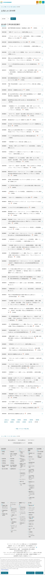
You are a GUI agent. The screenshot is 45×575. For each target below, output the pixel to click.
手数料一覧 (31, 524)
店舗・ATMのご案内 (31, 517)
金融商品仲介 (13, 468)
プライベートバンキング (13, 504)
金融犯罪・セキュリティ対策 (14, 545)
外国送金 (12, 463)
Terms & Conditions (4, 569)
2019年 (18, 422)
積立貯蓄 (12, 458)
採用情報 (30, 443)
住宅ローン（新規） (22, 452)
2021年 (6, 422)
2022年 (37, 420)
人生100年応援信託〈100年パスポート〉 (31, 471)
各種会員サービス (22, 523)
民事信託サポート (31, 482)
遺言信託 (30, 456)
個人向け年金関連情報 (5, 466)
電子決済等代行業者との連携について (22, 551)
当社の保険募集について (31, 545)
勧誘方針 (23, 545)
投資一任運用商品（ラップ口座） (13, 455)
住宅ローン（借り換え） (22, 455)
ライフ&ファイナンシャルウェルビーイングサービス (22, 518)
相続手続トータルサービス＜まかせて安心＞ (31, 493)
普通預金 (12, 460)
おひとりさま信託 (31, 466)
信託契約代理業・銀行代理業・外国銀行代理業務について (28, 554)
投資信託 (12, 451)
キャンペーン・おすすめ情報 (31, 535)
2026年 (13, 420)
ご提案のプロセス (14, 515)
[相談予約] (37, 2)
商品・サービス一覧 (8, 6)
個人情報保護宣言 (33, 544)
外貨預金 (4, 463)
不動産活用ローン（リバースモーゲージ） (22, 475)
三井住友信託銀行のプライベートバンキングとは (14, 510)
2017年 (30, 422)
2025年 (19, 420)
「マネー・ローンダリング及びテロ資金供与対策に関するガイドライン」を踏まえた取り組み (22, 552)
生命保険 (39, 449)
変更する (13, 18)
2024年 (25, 420)
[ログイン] (40, 2)
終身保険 (39, 453)
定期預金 (4, 460)
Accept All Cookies (30, 572)
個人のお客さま (11, 440)
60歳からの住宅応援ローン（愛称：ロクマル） (23, 465)
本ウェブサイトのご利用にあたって (21, 544)
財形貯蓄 (4, 458)
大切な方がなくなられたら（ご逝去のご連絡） (31, 487)
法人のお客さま (21, 440)
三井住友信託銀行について (19, 443)
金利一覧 (22, 481)
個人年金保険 (40, 451)
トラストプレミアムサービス (22, 513)
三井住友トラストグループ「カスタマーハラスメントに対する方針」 (21, 547)
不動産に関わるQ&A (5, 514)
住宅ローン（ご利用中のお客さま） (22, 460)
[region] (22, 566)
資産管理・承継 (31, 449)
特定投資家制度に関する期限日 (28, 549)
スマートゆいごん (31, 459)
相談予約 (30, 505)
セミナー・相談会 (31, 529)
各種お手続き (31, 512)
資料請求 (30, 514)
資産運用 (3, 449)
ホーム (2, 6)
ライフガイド (31, 440)
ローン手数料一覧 (22, 484)
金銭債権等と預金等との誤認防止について (22, 556)
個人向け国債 (5, 468)
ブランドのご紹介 (14, 531)
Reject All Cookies (39, 572)
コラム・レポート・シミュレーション (31, 509)
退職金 (3, 451)
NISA (3, 453)
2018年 (24, 422)
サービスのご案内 (14, 519)
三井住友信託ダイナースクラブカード (22, 508)
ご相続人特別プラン (31, 498)
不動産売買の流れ (5, 511)
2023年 (31, 420)
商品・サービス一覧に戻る (22, 428)
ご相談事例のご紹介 (14, 522)
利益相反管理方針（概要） (15, 549)
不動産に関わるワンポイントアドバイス (5, 507)
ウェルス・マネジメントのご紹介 (14, 527)
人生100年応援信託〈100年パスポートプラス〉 (31, 477)
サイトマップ (10, 544)
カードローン (22, 479)
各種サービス (22, 503)
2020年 (12, 422)
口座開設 (30, 532)
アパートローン (22, 470)
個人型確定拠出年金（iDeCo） (13, 466)
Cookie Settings (5, 572)
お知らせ (14, 6)
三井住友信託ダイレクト (31, 521)
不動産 (3, 503)
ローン (20, 449)
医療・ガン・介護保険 (40, 456)
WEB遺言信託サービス (32, 463)
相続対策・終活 (31, 454)
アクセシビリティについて (9, 554)
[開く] (43, 2)
